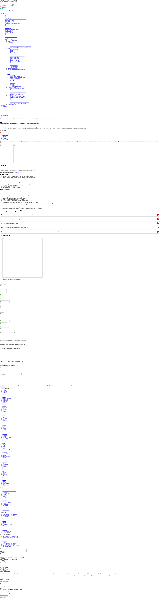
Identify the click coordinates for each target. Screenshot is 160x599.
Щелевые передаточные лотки (16, 94)
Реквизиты (4, 526)
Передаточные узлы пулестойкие (17, 99)
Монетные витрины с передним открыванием (20, 71)
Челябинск (4, 478)
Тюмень (4, 472)
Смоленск (4, 462)
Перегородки (8, 28)
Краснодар (4, 422)
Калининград (5, 416)
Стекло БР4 (12, 84)
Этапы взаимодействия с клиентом (10, 514)
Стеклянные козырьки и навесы (12, 34)
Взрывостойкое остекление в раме (17, 77)
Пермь (3, 447)
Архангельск (5, 391)
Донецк (4, 408)
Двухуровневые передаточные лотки (18, 90)
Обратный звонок (5, 7)
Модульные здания (9, 32)
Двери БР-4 (12, 53)
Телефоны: (2, 560)
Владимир (4, 401)
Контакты (4, 109)
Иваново (4, 410)
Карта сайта (5, 507)
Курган (4, 425)
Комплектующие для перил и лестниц (13, 15)
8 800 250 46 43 (3, 561)
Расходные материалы (7, 504)
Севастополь (5, 459)
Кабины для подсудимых (13, 68)
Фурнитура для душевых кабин (11, 16)
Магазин (4, 522)
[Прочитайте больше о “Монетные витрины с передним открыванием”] (10, 282)
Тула (3, 471)
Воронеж (4, 404)
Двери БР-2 (12, 51)
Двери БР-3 (12, 52)
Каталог (10, 118)
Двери (9, 48)
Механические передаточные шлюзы (18, 103)
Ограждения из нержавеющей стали (12, 23)
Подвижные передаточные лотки (17, 88)
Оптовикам (4, 509)
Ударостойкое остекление (15, 86)
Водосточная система (9, 21)
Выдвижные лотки (14, 93)
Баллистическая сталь (12, 40)
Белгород (4, 394)
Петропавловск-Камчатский (8, 449)
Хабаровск (4, 476)
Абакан (4, 390)
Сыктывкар (4, 465)
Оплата (4, 494)
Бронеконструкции (9, 39)
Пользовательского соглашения (77, 385)
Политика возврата (6, 502)
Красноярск (5, 424)
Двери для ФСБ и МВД (15, 61)
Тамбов (4, 466)
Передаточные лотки (12, 87)
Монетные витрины (12, 70)
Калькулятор (5, 505)
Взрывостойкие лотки (14, 89)
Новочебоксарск (6, 440)
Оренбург (4, 444)
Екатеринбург (5, 409)
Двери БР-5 (12, 55)
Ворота (11, 59)
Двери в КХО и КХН (14, 60)
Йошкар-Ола (5, 413)
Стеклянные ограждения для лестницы (13, 25)
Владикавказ (5, 400)
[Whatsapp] (1, 9)
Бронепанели (10, 42)
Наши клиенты (5, 506)
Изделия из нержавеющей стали (12, 26)
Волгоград (4, 402)
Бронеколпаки (11, 41)
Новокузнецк (5, 438)
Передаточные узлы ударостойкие (17, 98)
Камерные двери (13, 63)
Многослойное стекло (14, 79)
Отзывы (4, 525)
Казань (3, 415)
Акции (3, 527)
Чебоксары (4, 477)
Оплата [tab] (4, 138)
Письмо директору (6, 516)
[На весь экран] (1, 597)
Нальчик (4, 436)
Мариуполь (4, 432)
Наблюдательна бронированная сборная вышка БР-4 (21, 47)
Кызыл (3, 427)
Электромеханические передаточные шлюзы (19, 102)
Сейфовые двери (13, 67)
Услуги (6, 22)
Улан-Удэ (4, 473)
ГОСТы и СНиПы (6, 498)
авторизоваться (19, 172)
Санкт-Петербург (6, 456)
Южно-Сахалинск (6, 483)
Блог (3, 108)
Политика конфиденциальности (9, 491)
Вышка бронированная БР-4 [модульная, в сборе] (20, 46)
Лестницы (7, 24)
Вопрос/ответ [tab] (5, 139)
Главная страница (4, 118)
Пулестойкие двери (14, 65)
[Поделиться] (3, 597)
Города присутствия (6, 531)
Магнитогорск (5, 430)
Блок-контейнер (8, 31)
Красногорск (5, 421)
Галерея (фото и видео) (7, 524)
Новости (4, 528)
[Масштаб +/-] (0, 597)
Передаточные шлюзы (12, 101)
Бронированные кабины (13, 43)
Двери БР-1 (12, 50)
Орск (3, 445)
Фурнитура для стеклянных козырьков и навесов (15, 19)
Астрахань (4, 392)
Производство (5, 493)
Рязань (3, 454)
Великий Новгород (6, 398)
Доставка (4, 496)
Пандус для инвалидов (10, 30)
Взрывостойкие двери (14, 58)
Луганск (4, 429)
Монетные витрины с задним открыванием (19, 72)
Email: (1, 565)
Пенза (3, 446)
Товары (6, 14)
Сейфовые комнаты (12, 104)
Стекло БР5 (12, 85)
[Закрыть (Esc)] (4, 597)
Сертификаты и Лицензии (8, 497)
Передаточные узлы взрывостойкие (17, 97)
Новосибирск (5, 439)
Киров (3, 419)
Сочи (3, 463)
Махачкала (4, 434)
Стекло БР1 (12, 80)
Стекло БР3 (12, 83)
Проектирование (6, 518)
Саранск (4, 457)
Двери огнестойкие (14, 62)
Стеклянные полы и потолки (11, 37)
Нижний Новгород (6, 437)
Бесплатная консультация (6, 132)
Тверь (3, 467)
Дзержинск (4, 407)
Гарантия (4, 503)
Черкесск (4, 480)
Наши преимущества (6, 517)
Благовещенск (5, 395)
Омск (3, 441)
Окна (9, 74)
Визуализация (5, 519)
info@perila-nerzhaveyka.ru (5, 2)
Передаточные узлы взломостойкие (17, 96)
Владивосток (5, 399)
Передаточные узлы (12, 95)
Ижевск (4, 411)
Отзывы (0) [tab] (4, 136)
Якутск (4, 484)
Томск (3, 470)
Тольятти (4, 468)
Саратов (4, 458)
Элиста (4, 482)
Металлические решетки (15, 78)
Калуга (4, 417)
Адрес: (1, 556)
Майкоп (4, 431)
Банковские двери (14, 49)
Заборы (6, 38)
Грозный (4, 406)
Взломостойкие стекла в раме (16, 76)
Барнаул (4, 393)
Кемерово (4, 418)
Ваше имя (2, 549)
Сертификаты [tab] (5, 135)
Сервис (4, 105)
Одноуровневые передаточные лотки (18, 92)
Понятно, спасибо (3, 596)
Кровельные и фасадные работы (12, 29)
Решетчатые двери (14, 66)
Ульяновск (4, 474)
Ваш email (2, 551)
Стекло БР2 (12, 81)
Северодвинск (5, 461)
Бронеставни (13, 75)
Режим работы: (3, 558)
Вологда (4, 403)
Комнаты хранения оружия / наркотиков (16, 69)
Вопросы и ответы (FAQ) (7, 501)
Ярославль (4, 485)
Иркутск (4, 412)
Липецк (4, 428)
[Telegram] (2, 9)
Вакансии (4, 530)
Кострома (4, 420)
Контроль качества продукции (8, 515)
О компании (5, 107)
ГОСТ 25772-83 (5, 510)
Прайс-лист (4, 495)
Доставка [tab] (4, 137)
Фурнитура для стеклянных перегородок (13, 18)
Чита (3, 481)
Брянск (4, 397)
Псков (3, 450)
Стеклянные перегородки (7, 539)
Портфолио (4, 106)
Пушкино (4, 452)
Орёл (3, 443)
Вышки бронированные (13, 44)
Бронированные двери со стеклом (17, 56)
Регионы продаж (6, 532)
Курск (3, 426)
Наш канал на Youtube (7, 546)
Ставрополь (5, 464)
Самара (4, 455)
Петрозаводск (5, 448)
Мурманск (4, 435)
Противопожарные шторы (10, 33)
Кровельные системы (9, 20)
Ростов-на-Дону (5, 453)
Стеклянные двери (9, 35)
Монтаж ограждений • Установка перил (11, 545)
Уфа (3, 475)
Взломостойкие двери (14, 57)
